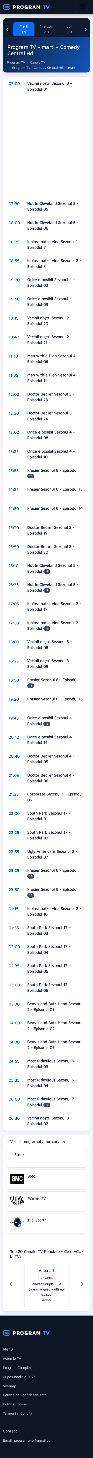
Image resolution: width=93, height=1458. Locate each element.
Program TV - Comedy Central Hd (37, 68)
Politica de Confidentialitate (25, 1395)
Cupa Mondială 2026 (19, 1377)
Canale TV (37, 62)
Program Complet (17, 1367)
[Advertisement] (46, 146)
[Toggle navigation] (83, 7)
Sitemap (9, 1386)
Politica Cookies (15, 1404)
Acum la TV (12, 1358)
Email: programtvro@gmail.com (28, 1440)
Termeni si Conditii (17, 1413)
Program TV (16, 62)
